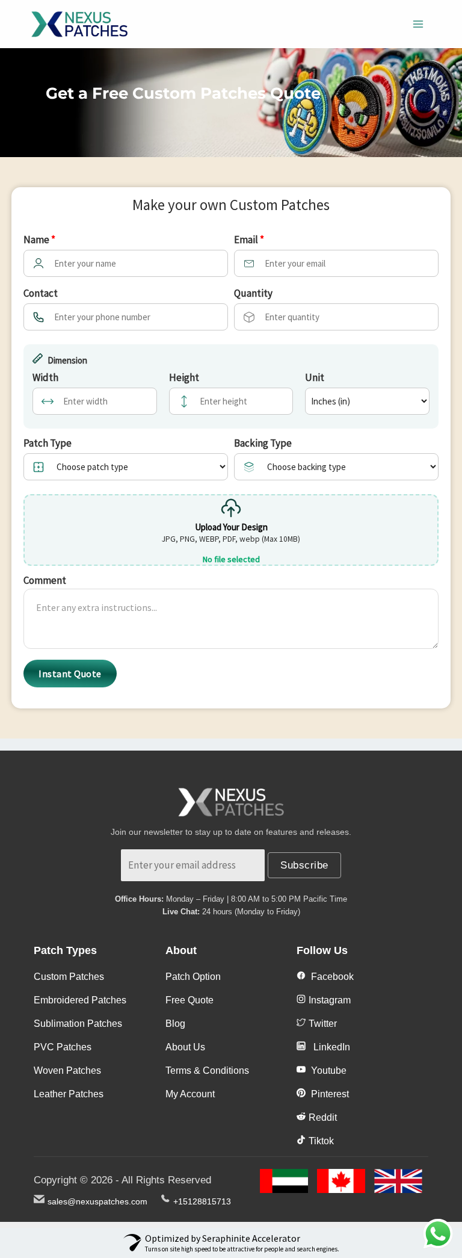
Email (249, 239)
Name (39, 239)
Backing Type (263, 443)
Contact (40, 293)
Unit (314, 377)
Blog (175, 1023)
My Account (190, 1094)
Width (45, 377)
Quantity (253, 293)
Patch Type (47, 443)
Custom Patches (69, 976)
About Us (185, 1047)
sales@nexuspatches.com (97, 1201)
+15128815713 (202, 1201)
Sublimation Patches (78, 1023)
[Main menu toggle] (419, 24)
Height (184, 377)
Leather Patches (68, 1094)
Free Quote (189, 1000)
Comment (44, 580)
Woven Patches (67, 1070)
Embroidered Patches (80, 1000)
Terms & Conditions (207, 1070)
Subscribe (304, 865)
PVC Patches (62, 1047)
